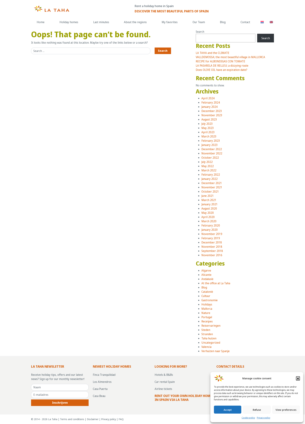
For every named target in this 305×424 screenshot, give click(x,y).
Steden (205, 330)
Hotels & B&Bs (164, 375)
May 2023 (207, 128)
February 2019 (210, 238)
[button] (298, 378)
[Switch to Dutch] (262, 22)
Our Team (199, 22)
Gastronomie (209, 300)
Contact (245, 22)
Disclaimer (92, 419)
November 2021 (211, 187)
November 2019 (211, 234)
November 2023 (211, 115)
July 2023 (207, 124)
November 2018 (211, 247)
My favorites (170, 22)
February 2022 (210, 174)
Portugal (206, 317)
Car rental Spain (165, 382)
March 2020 (208, 221)
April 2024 (208, 98)
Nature (205, 313)
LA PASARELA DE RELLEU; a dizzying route (222, 65)
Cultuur (205, 296)
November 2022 (211, 153)
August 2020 (209, 208)
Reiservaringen (210, 326)
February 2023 (210, 141)
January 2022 (209, 179)
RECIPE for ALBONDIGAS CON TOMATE (220, 61)
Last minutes (101, 22)
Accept (228, 409)
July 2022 (207, 162)
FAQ (121, 419)
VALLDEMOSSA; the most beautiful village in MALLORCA (230, 57)
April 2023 (208, 132)
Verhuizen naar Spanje (215, 351)
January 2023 (209, 145)
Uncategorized (210, 342)
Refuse (257, 409)
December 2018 (211, 242)
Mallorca (206, 309)
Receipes (207, 321)
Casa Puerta (100, 389)
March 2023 (208, 136)
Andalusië (207, 279)
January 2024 (209, 107)
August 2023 (209, 119)
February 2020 (210, 225)
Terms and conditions (72, 419)
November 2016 (211, 255)
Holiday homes (68, 22)
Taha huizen (208, 338)
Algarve (206, 270)
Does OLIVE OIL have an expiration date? (221, 70)
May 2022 (207, 166)
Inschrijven (60, 403)
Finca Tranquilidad (104, 375)
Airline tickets (163, 389)
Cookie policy (248, 417)
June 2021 (207, 196)
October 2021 (210, 191)
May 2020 (207, 213)
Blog (223, 22)
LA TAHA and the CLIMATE (212, 53)
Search (200, 32)
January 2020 (209, 230)
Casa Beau (99, 396)
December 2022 (211, 149)
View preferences (286, 409)
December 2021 (211, 183)
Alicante (206, 275)
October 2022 (210, 158)
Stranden (207, 334)
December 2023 (211, 111)
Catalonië (207, 292)
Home (40, 22)
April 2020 (208, 217)
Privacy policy (263, 417)
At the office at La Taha (215, 283)
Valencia (206, 347)
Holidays (206, 304)
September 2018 (212, 251)
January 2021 (209, 204)
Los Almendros (102, 382)
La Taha (52, 419)
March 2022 (208, 170)
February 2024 (210, 102)
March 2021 (208, 200)
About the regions (135, 22)
